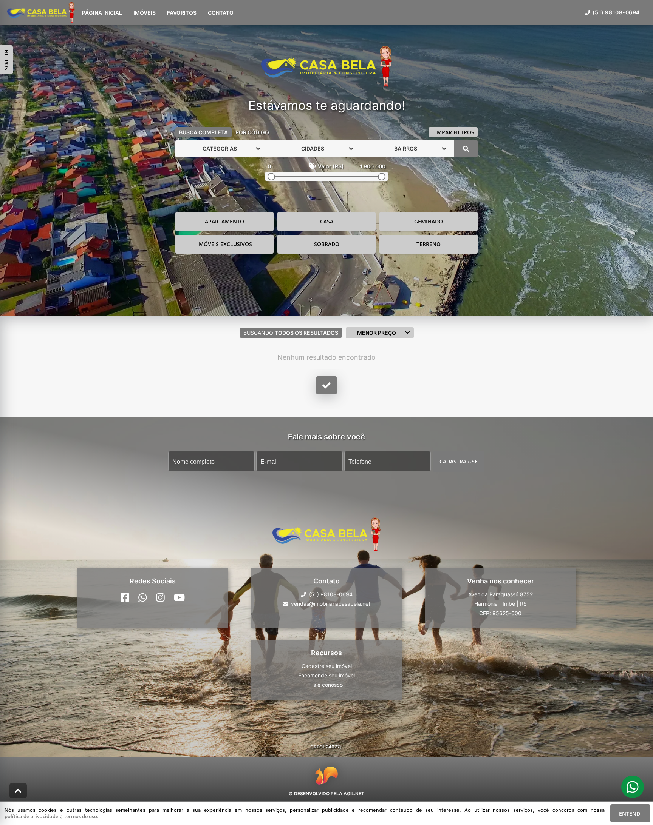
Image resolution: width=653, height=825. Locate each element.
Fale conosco (326, 685)
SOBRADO (326, 244)
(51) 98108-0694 (616, 12)
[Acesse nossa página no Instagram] (160, 597)
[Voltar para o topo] (18, 790)
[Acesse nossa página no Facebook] (125, 597)
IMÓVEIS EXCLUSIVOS (224, 244)
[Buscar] (466, 148)
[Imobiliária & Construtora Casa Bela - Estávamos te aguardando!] (326, 67)
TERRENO (428, 244)
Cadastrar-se (458, 461)
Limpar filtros (453, 132)
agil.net (354, 793)
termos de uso (80, 816)
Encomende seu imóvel (326, 675)
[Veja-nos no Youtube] (179, 597)
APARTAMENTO (224, 221)
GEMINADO (428, 221)
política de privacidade (31, 816)
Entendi (630, 813)
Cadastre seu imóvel (327, 666)
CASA (326, 221)
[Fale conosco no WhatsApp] (142, 597)
